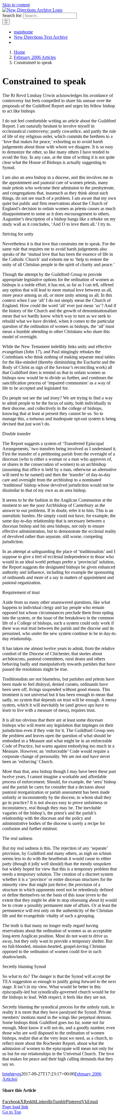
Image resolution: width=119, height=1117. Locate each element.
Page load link (15, 1106)
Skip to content (16, 4)
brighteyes (11, 1073)
